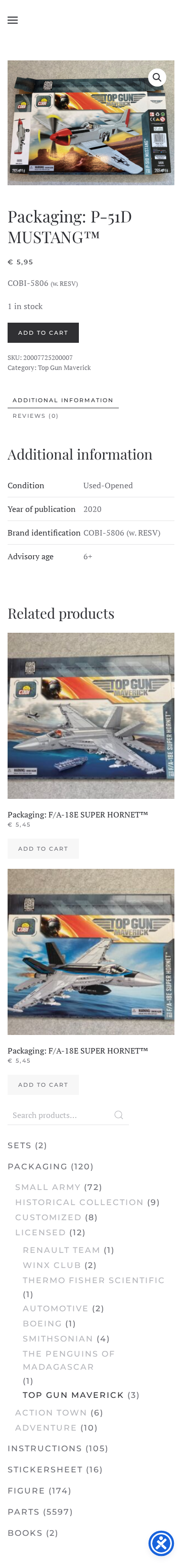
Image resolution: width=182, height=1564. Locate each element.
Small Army (48, 1187)
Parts (24, 1512)
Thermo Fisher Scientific (94, 1280)
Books (25, 1533)
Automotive (56, 1308)
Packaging (38, 1166)
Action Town (51, 1413)
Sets (20, 1145)
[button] (13, 20)
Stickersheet (45, 1469)
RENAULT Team (62, 1250)
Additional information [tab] (63, 400)
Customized (48, 1217)
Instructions (45, 1448)
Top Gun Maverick (64, 367)
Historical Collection (79, 1202)
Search (119, 1115)
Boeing (42, 1323)
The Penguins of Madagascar (69, 1360)
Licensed (40, 1232)
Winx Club (52, 1265)
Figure (27, 1491)
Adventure (46, 1428)
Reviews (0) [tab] (36, 415)
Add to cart (43, 332)
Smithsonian (58, 1339)
